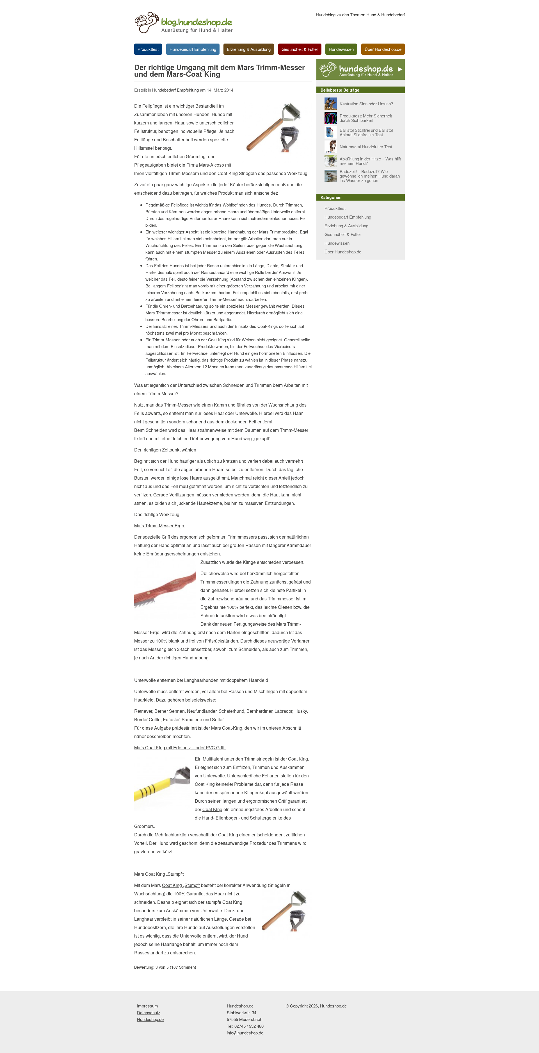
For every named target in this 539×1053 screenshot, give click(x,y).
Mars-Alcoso (211, 165)
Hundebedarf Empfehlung (193, 49)
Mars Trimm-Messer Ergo (159, 525)
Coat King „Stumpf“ (181, 885)
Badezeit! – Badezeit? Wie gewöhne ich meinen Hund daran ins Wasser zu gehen (370, 176)
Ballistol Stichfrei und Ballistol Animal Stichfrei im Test (366, 132)
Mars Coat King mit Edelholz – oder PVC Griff (179, 747)
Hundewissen (341, 49)
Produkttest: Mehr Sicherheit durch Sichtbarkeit (366, 118)
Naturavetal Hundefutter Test (366, 146)
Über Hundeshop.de (383, 49)
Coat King (212, 809)
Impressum (147, 1006)
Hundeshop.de (150, 1019)
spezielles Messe (242, 306)
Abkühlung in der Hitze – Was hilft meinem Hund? (370, 161)
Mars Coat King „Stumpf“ (158, 874)
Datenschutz (148, 1012)
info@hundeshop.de (245, 1033)
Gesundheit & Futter (300, 49)
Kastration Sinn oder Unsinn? (366, 103)
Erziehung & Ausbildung (249, 49)
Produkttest (148, 49)
